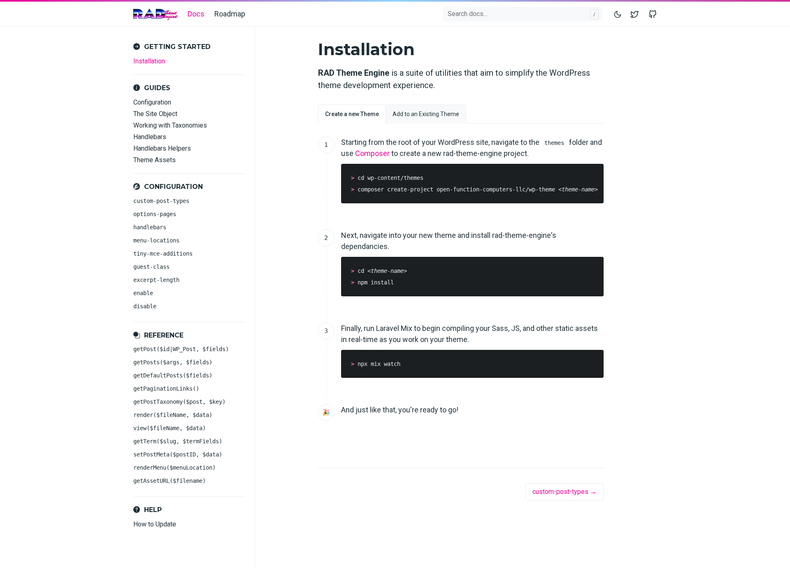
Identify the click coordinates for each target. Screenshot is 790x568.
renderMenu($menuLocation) (174, 467)
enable (143, 293)
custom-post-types (161, 201)
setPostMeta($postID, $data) (177, 454)
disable (144, 306)
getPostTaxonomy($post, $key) (179, 401)
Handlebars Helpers (162, 148)
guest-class (151, 266)
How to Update (154, 524)
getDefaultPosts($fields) (172, 375)
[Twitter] (636, 14)
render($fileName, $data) (172, 415)
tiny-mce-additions (163, 253)
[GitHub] (651, 14)
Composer (372, 153)
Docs (196, 13)
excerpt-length (156, 280)
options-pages (154, 214)
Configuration (152, 102)
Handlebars (149, 137)
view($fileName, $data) (169, 428)
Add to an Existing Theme (426, 114)
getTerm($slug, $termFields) (177, 441)
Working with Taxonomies (170, 125)
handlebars (149, 227)
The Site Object (155, 114)
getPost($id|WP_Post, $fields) (181, 349)
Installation (149, 61)
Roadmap (229, 13)
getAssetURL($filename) (169, 480)
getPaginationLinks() (166, 388)
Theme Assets (154, 160)
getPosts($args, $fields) (172, 362)
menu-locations (156, 240)
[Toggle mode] (618, 14)
